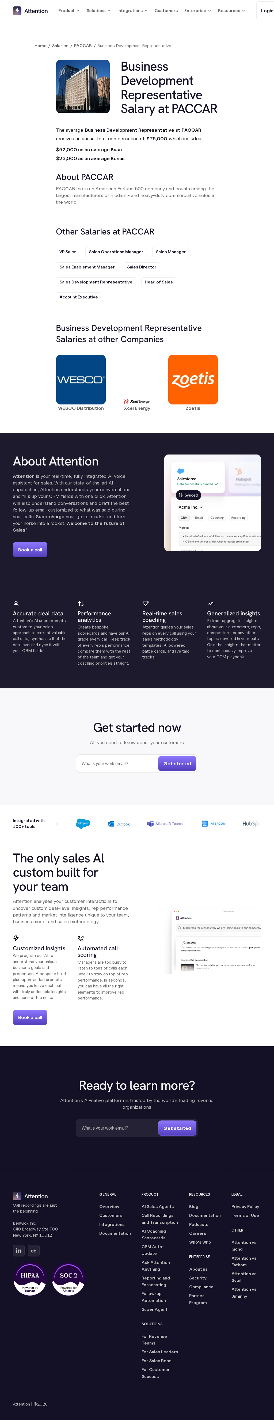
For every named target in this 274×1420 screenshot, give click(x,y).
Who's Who (200, 1242)
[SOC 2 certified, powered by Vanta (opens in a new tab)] (68, 1279)
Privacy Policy (245, 1206)
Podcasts (198, 1224)
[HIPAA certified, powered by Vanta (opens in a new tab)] (30, 1279)
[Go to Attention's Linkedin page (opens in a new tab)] (19, 1250)
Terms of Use (245, 1215)
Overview (109, 1206)
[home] (30, 10)
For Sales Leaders (160, 1351)
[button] (69, 11)
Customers (166, 10)
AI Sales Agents (158, 1206)
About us (198, 1269)
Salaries (60, 45)
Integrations (112, 1224)
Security (198, 1278)
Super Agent (155, 1309)
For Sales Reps (157, 1360)
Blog (193, 1206)
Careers (197, 1233)
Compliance (201, 1286)
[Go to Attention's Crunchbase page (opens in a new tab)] (34, 1250)
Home (41, 45)
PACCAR (83, 45)
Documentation (115, 1233)
